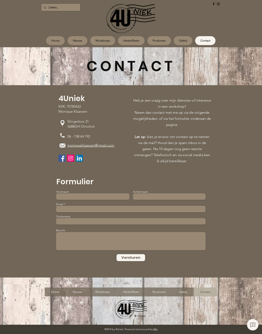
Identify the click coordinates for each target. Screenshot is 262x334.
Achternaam (140, 191)
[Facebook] (213, 4)
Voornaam (62, 191)
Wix (155, 329)
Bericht (60, 230)
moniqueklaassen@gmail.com (90, 145)
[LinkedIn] (79, 158)
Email (59, 204)
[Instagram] (218, 4)
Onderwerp (63, 216)
